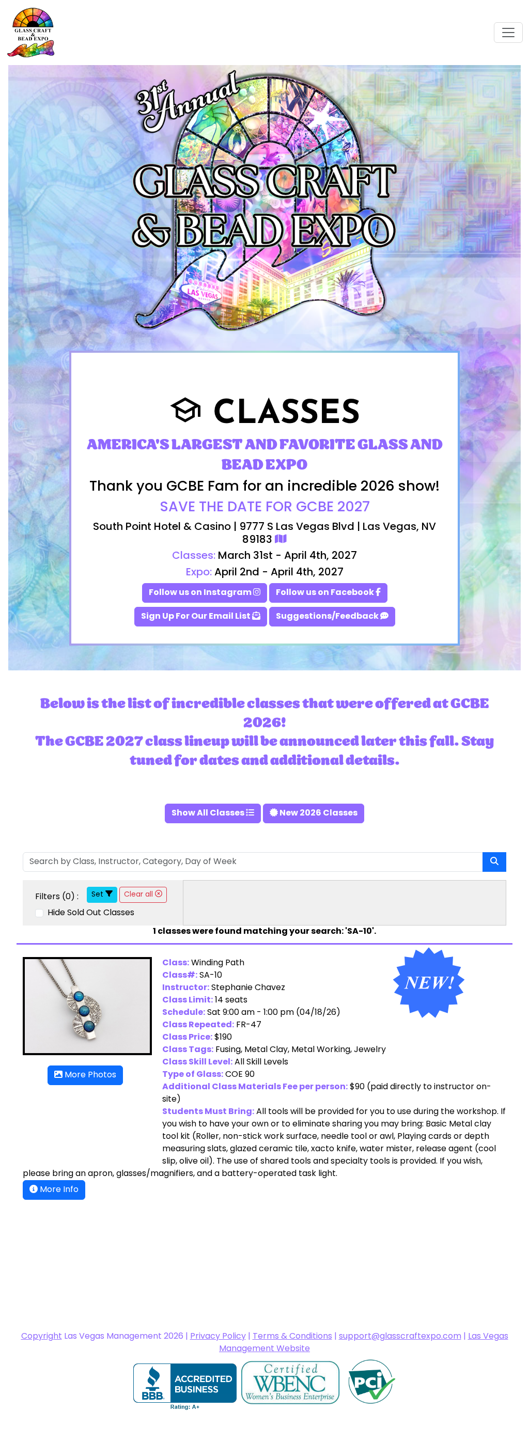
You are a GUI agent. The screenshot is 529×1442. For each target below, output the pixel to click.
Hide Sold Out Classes (89, 913)
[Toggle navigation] (508, 32)
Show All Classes (209, 813)
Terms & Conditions (292, 1336)
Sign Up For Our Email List (196, 616)
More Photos (89, 1075)
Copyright (41, 1336)
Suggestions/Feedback (328, 616)
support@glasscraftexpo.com (400, 1336)
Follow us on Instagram (201, 593)
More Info (58, 1190)
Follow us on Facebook (326, 593)
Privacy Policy (218, 1336)
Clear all (139, 895)
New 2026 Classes (317, 813)
